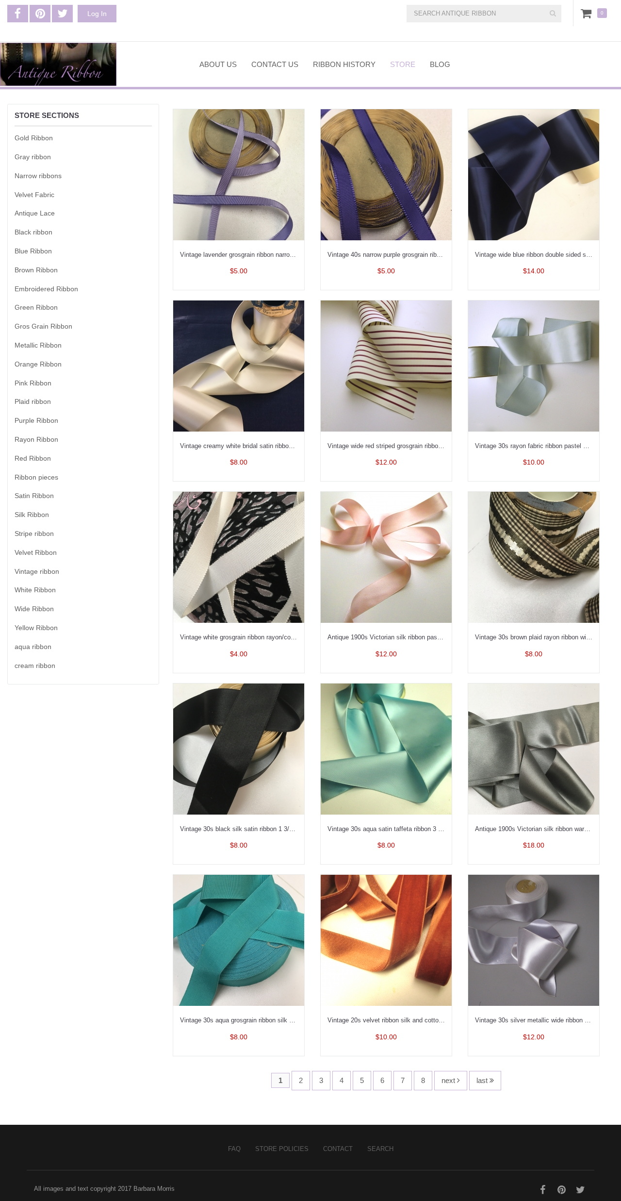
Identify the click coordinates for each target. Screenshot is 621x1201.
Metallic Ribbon (38, 345)
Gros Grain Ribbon (43, 326)
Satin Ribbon (34, 496)
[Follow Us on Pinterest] (40, 13)
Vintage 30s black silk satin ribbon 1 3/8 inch (243, 829)
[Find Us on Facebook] (17, 13)
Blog (440, 64)
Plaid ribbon (33, 401)
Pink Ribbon (33, 383)
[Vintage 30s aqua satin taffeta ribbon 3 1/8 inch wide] (386, 748)
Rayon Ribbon (36, 439)
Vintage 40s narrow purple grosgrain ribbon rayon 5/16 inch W (413, 254)
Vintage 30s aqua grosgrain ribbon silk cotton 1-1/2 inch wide (265, 1020)
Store (402, 64)
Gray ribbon (33, 157)
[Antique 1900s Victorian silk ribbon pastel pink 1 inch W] (386, 556)
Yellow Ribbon (36, 628)
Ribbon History (344, 64)
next (449, 1080)
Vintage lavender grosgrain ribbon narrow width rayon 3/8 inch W (270, 254)
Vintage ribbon (37, 571)
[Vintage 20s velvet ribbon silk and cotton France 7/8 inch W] (386, 939)
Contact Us (274, 64)
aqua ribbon (33, 647)
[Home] (92, 64)
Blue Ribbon (33, 251)
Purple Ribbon (36, 420)
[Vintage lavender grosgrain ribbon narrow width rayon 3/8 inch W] (238, 174)
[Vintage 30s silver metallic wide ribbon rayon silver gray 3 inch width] (533, 939)
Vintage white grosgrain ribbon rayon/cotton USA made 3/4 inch (269, 637)
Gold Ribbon (34, 138)
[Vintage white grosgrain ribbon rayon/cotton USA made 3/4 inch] (238, 556)
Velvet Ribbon (36, 552)
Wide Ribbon (34, 609)
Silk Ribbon (32, 514)
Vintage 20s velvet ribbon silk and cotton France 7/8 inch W (411, 1020)
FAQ (234, 1148)
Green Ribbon (36, 307)
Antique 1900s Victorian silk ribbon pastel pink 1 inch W (405, 637)
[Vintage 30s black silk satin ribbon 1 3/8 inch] (238, 748)
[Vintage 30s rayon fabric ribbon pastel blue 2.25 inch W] (533, 365)
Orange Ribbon (38, 364)
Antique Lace (35, 213)
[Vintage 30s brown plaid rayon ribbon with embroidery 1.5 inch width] (533, 556)
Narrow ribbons (38, 176)
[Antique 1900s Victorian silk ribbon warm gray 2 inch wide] (533, 748)
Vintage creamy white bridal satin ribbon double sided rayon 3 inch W (277, 446)
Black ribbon (33, 232)
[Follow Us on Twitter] (62, 13)
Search (380, 1148)
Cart (588, 13)
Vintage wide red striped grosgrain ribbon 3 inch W (397, 446)
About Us (218, 64)
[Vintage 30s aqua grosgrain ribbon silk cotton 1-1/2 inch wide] (238, 939)
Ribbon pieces (36, 477)
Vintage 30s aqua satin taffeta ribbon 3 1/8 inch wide (401, 829)
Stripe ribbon (34, 533)
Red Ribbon (33, 458)
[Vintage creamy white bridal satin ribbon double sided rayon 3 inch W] (238, 365)
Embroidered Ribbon (46, 289)
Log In (97, 13)
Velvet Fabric (34, 195)
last (483, 1080)
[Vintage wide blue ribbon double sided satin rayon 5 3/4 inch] (533, 174)
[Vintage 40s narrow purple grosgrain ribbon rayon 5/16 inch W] (386, 174)
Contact (338, 1148)
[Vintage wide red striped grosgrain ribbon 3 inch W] (386, 365)
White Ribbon (35, 590)
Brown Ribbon (36, 270)
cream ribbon (35, 665)
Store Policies (282, 1148)
